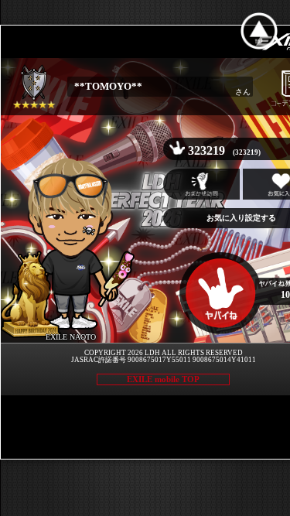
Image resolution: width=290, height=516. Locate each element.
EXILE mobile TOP (163, 379)
